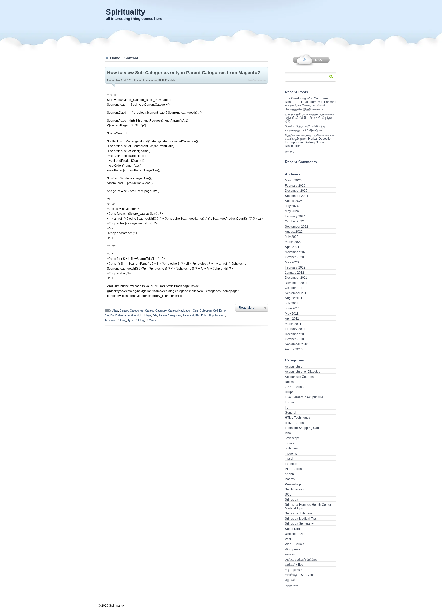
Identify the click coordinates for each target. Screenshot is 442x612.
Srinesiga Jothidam (298, 513)
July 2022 (292, 237)
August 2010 (294, 349)
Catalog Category (156, 310)
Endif (113, 315)
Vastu (289, 539)
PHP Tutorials (166, 80)
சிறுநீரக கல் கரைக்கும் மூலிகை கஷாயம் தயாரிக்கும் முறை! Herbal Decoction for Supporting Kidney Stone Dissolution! (310, 140)
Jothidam (291, 448)
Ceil (215, 310)
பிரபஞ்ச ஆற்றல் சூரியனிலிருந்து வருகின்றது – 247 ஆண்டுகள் (305, 128)
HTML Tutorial (295, 423)
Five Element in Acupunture (304, 397)
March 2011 (293, 324)
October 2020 (294, 257)
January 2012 (294, 272)
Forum (289, 402)
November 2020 (296, 252)
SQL (288, 494)
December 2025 (296, 190)
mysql (289, 458)
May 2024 (292, 211)
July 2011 (291, 303)
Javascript (292, 438)
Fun (287, 407)
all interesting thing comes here (134, 18)
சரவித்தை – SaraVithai (300, 575)
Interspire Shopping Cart (302, 428)
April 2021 (292, 247)
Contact (131, 58)
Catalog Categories (131, 310)
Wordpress (292, 549)
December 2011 (296, 278)
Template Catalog (115, 320)
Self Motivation (295, 489)
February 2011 (295, 329)
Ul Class (151, 320)
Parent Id (188, 315)
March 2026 (293, 180)
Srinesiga (291, 499)
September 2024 (296, 196)
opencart (291, 464)
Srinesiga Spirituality (299, 523)
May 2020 (292, 262)
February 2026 (295, 185)
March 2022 (293, 242)
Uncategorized (295, 534)
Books (289, 382)
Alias (115, 310)
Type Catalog (136, 320)
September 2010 (296, 344)
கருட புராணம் (293, 570)
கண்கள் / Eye (294, 564)
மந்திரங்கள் (292, 585)
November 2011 (296, 283)
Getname (124, 315)
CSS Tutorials (294, 387)
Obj (155, 315)
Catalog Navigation (179, 310)
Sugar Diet (292, 529)
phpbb (289, 474)
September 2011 (296, 293)
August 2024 (294, 201)
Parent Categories (170, 315)
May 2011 (292, 313)
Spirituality (125, 12)
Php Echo (201, 315)
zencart (290, 554)
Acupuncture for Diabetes (302, 371)
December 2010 (296, 334)
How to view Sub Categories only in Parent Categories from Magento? (183, 72)
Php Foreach (217, 315)
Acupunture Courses (299, 377)
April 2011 (292, 318)
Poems (290, 479)
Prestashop (293, 484)
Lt (141, 315)
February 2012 (295, 267)
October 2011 (294, 288)
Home (115, 58)
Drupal (289, 392)
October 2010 (294, 339)
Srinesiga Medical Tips (301, 518)
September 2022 (296, 226)
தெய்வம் (290, 580)
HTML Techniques (297, 418)
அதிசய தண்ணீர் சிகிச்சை (301, 559)
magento (151, 80)
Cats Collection (202, 310)
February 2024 (295, 216)
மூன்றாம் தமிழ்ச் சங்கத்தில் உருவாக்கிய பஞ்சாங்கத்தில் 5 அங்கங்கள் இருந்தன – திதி (310, 117)
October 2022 (294, 221)
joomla (289, 443)
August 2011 (293, 298)
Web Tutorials (294, 544)
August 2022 (294, 231)
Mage (147, 315)
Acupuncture (294, 366)
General (290, 412)
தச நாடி (289, 151)
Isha (288, 433)
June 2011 (292, 308)
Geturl (135, 315)
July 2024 (292, 206)
